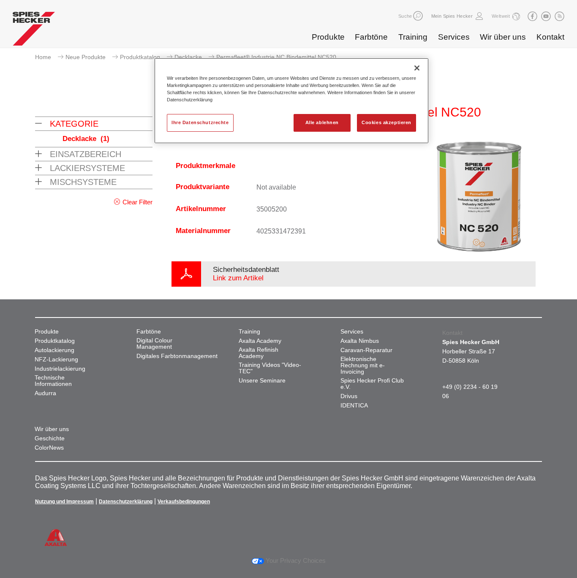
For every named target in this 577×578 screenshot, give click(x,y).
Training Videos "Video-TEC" (270, 368)
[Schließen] (417, 68)
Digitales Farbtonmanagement (177, 356)
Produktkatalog (140, 57)
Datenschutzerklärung (125, 502)
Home (43, 57)
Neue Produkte (85, 57)
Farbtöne (371, 37)
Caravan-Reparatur (366, 350)
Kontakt (550, 37)
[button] (418, 16)
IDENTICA (354, 405)
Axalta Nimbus (359, 341)
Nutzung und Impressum (64, 502)
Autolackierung (54, 350)
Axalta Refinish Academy (258, 353)
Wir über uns (503, 37)
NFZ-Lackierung (56, 359)
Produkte (328, 37)
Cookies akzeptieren (386, 122)
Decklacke (188, 57)
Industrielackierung (60, 369)
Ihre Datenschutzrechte (200, 122)
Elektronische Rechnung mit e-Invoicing (362, 365)
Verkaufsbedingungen (184, 502)
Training (412, 37)
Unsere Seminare (262, 380)
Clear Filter (137, 202)
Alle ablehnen (322, 122)
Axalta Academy (260, 341)
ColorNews (49, 448)
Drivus (348, 396)
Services (454, 37)
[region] (291, 101)
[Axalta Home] (34, 31)
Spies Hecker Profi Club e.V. (372, 383)
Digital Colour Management (154, 343)
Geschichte (50, 438)
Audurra (45, 393)
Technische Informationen (53, 380)
